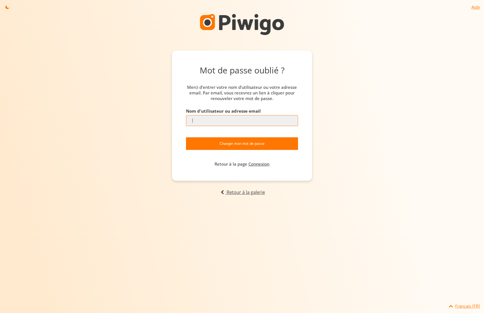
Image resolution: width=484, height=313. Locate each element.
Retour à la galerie (245, 192)
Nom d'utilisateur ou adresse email (223, 111)
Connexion (258, 164)
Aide (475, 7)
